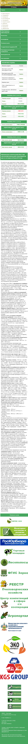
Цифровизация (5, 28)
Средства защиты (6, 21)
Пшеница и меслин (6, 98)
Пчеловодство (5, 20)
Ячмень (4, 101)
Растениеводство (6, 18)
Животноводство (6, 13)
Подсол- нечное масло (7, 124)
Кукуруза (4, 103)
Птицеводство (5, 15)
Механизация (5, 25)
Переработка (5, 26)
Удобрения (4, 23)
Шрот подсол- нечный (7, 140)
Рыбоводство (5, 16)
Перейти (21, 69)
